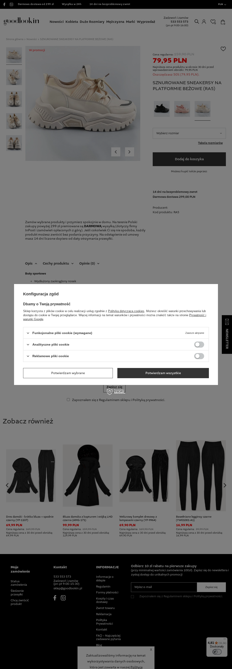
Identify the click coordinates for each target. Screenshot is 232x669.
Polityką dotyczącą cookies (126, 311)
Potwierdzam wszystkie (163, 373)
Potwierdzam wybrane (68, 373)
